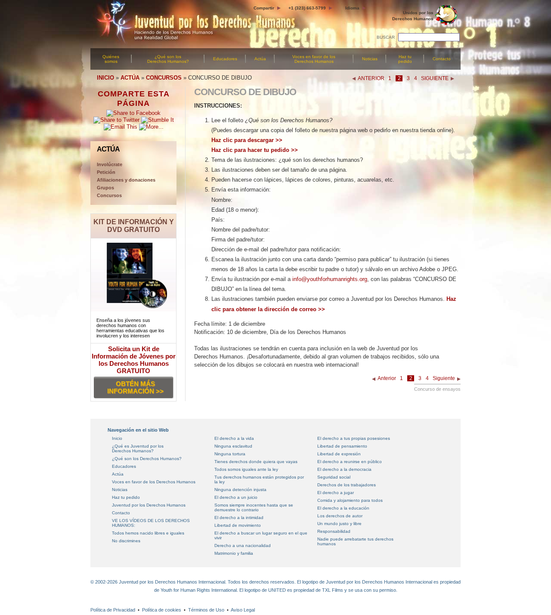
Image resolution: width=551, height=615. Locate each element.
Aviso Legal (243, 609)
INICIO (105, 77)
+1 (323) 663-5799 (307, 8)
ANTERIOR (371, 78)
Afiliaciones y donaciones (126, 179)
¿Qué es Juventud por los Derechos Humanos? (138, 448)
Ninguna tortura (229, 453)
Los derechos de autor (339, 515)
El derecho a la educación (343, 508)
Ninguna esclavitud (233, 446)
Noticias (370, 58)
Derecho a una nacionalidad (242, 545)
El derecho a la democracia (344, 469)
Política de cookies (161, 609)
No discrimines (126, 540)
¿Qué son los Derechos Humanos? (168, 59)
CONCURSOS (164, 77)
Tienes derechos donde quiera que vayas (255, 461)
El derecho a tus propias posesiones (353, 438)
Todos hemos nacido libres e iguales (148, 533)
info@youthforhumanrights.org (329, 279)
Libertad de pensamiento (342, 446)
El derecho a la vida (234, 438)
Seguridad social (333, 477)
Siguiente (444, 378)
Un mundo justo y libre (339, 523)
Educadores (225, 58)
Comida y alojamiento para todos (350, 500)
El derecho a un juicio (235, 497)
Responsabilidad (333, 531)
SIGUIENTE (435, 78)
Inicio (117, 438)
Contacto (442, 58)
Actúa (260, 58)
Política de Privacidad (112, 609)
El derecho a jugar (335, 492)
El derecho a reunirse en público (349, 461)
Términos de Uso (206, 609)
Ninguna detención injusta (240, 489)
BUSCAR (386, 37)
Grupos (105, 187)
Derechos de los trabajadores (346, 484)
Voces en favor (313, 59)
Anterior (387, 378)
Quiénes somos (110, 59)
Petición (106, 172)
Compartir (264, 8)
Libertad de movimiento (237, 525)
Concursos (109, 195)
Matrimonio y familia (233, 553)
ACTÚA (130, 77)
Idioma (352, 8)
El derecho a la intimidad (238, 517)
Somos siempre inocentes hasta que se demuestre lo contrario (253, 507)
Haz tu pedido (405, 59)
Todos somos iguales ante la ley (246, 469)
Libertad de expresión (339, 453)
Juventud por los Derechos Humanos (149, 505)
